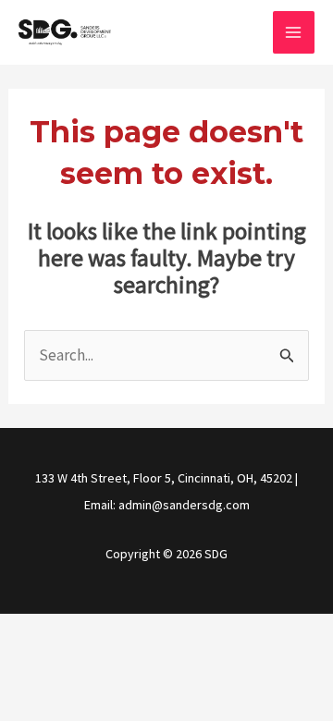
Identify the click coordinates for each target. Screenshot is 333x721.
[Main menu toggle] (294, 32)
